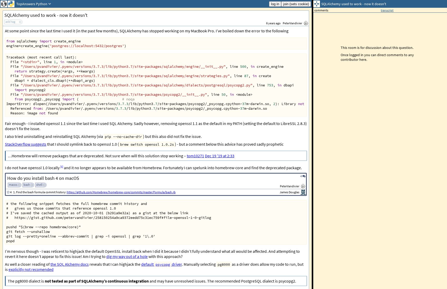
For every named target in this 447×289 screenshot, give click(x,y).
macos (13, 185)
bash (27, 185)
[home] (4, 4)
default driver (161, 264)
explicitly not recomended (31, 269)
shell (39, 185)
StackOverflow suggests (25, 144)
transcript (387, 10)
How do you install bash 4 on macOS (43, 178)
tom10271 (195, 155)
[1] (61, 166)
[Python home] (11, 4)
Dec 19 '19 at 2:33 (219, 155)
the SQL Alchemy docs (69, 264)
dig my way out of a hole (127, 256)
